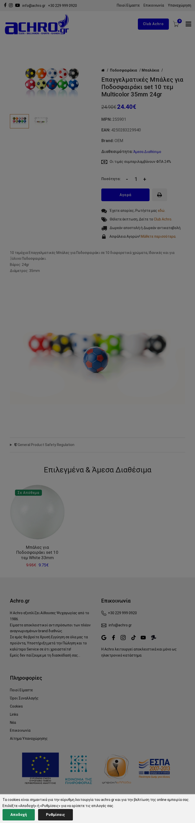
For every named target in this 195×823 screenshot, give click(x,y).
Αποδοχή (18, 814)
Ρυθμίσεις (55, 814)
